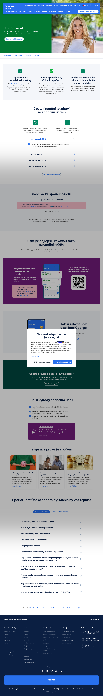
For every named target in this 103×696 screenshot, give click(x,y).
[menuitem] (11, 11)
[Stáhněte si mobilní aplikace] (90, 639)
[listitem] (73, 330)
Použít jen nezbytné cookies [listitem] (41, 362)
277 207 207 (24, 295)
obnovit (28, 291)
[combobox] (85, 5)
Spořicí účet (23, 619)
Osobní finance (8, 619)
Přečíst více (34, 356)
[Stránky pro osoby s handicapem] (90, 645)
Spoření (16, 619)
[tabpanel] (51, 558)
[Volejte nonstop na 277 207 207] (90, 632)
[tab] (41, 511)
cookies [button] (59, 342)
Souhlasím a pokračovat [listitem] (63, 362)
